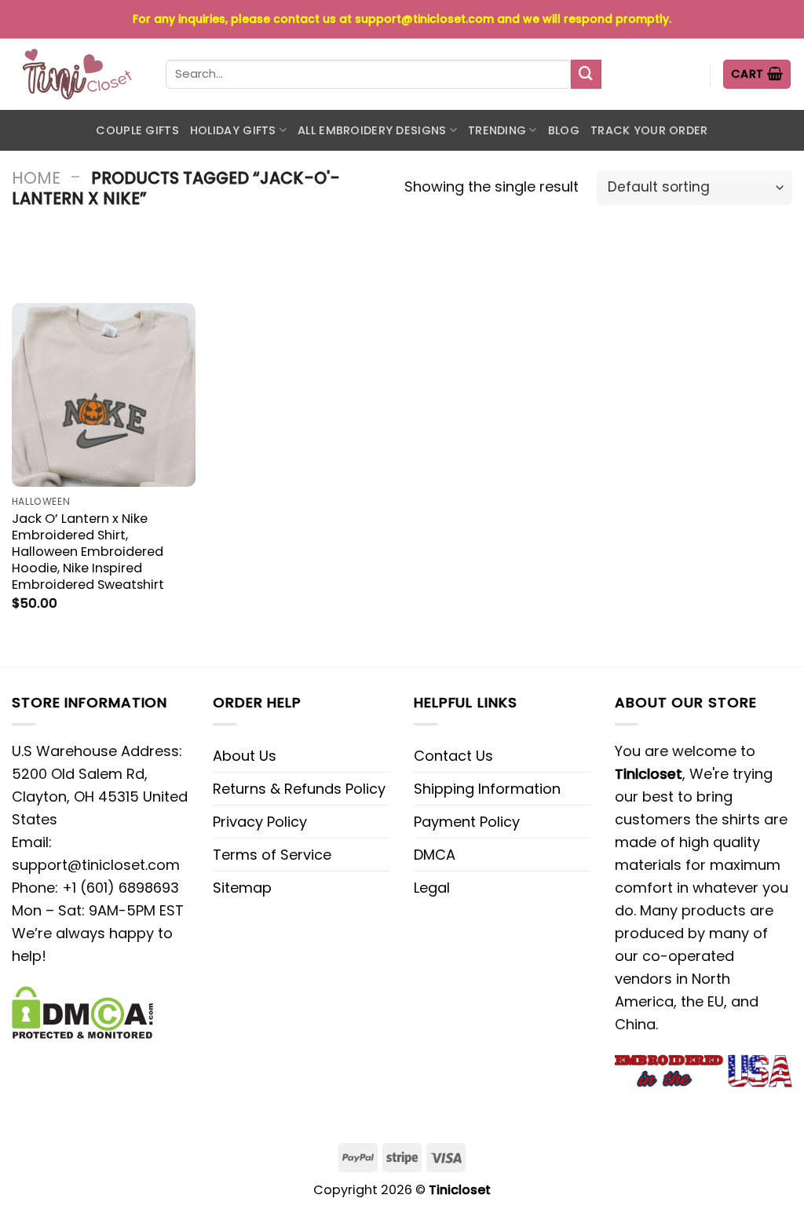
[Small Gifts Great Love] (77, 74)
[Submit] (586, 75)
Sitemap (242, 887)
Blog (563, 130)
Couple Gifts (137, 130)
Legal (432, 887)
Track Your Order (649, 130)
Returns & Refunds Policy (299, 788)
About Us (244, 755)
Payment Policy (467, 821)
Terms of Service (272, 854)
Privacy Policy (260, 821)
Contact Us (453, 755)
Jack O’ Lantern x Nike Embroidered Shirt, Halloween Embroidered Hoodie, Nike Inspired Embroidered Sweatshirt (88, 551)
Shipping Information (487, 788)
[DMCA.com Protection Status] (82, 1011)
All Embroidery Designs (372, 130)
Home (36, 177)
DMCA (434, 854)
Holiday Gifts (233, 130)
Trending (497, 130)
